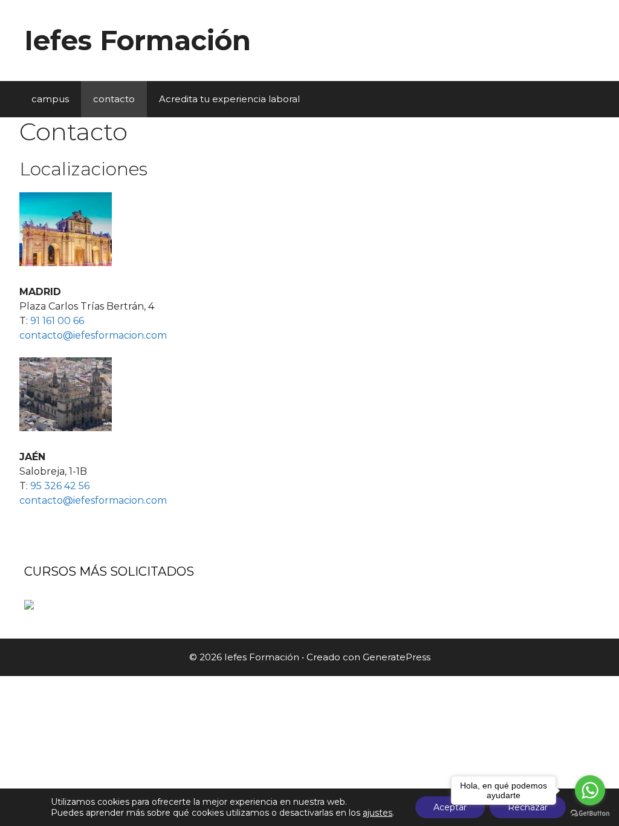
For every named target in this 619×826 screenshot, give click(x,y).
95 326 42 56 (59, 486)
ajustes (377, 812)
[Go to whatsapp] (590, 790)
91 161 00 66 (57, 321)
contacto (114, 99)
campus (50, 99)
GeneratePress (396, 657)
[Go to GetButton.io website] (590, 814)
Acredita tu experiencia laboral (229, 99)
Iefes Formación (137, 40)
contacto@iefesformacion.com (93, 335)
